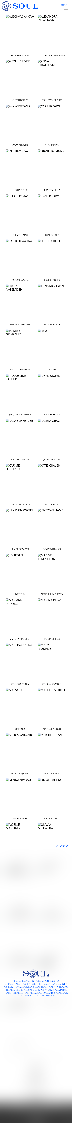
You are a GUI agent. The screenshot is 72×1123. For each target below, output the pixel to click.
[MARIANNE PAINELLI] (20, 617)
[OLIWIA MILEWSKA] (52, 842)
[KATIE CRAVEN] (52, 483)
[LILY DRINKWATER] (20, 527)
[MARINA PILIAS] (52, 617)
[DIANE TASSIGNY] (52, 168)
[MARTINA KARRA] (20, 662)
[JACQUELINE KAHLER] (20, 393)
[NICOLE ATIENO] (52, 797)
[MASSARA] (20, 707)
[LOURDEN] (20, 572)
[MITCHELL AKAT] (52, 752)
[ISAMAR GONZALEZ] (20, 348)
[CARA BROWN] (52, 123)
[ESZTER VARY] (52, 213)
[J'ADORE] (52, 348)
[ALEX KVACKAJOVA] (20, 34)
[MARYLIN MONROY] (52, 662)
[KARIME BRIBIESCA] (20, 483)
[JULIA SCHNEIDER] (20, 438)
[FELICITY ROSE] (52, 258)
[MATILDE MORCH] (52, 707)
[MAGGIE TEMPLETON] (52, 572)
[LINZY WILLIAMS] (52, 527)
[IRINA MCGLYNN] (52, 303)
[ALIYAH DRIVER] (20, 78)
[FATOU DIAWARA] (20, 258)
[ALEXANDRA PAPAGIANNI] (52, 34)
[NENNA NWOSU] (20, 797)
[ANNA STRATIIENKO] (52, 78)
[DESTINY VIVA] (20, 168)
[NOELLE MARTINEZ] (20, 842)
